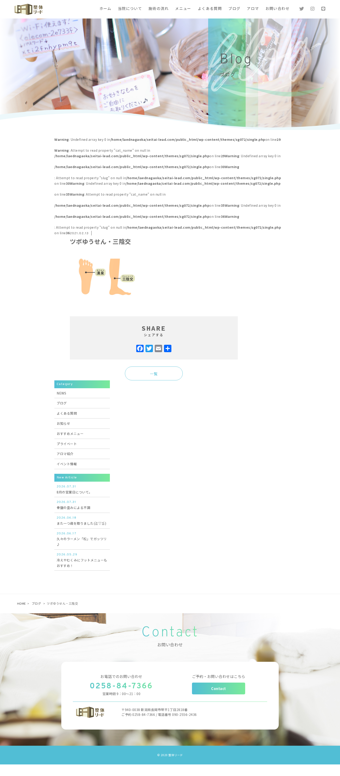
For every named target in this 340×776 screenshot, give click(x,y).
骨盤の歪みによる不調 (73, 505)
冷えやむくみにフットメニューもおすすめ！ (82, 560)
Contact (218, 688)
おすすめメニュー (70, 433)
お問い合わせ (278, 9)
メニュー (183, 9)
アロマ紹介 (65, 453)
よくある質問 (210, 9)
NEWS (61, 393)
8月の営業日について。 (74, 489)
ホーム (105, 9)
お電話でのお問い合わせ (121, 676)
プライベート (67, 443)
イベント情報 (67, 464)
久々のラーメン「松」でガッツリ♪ (82, 539)
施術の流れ (158, 9)
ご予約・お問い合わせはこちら (218, 676)
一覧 (154, 373)
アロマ (253, 9)
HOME (21, 603)
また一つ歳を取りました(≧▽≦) (81, 521)
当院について (130, 9)
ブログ (234, 9)
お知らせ (63, 423)
